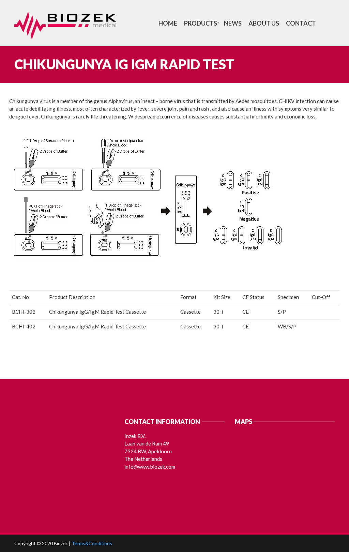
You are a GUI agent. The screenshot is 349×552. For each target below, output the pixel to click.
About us (263, 23)
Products (200, 23)
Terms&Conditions (92, 543)
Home (167, 23)
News (233, 23)
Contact (301, 23)
